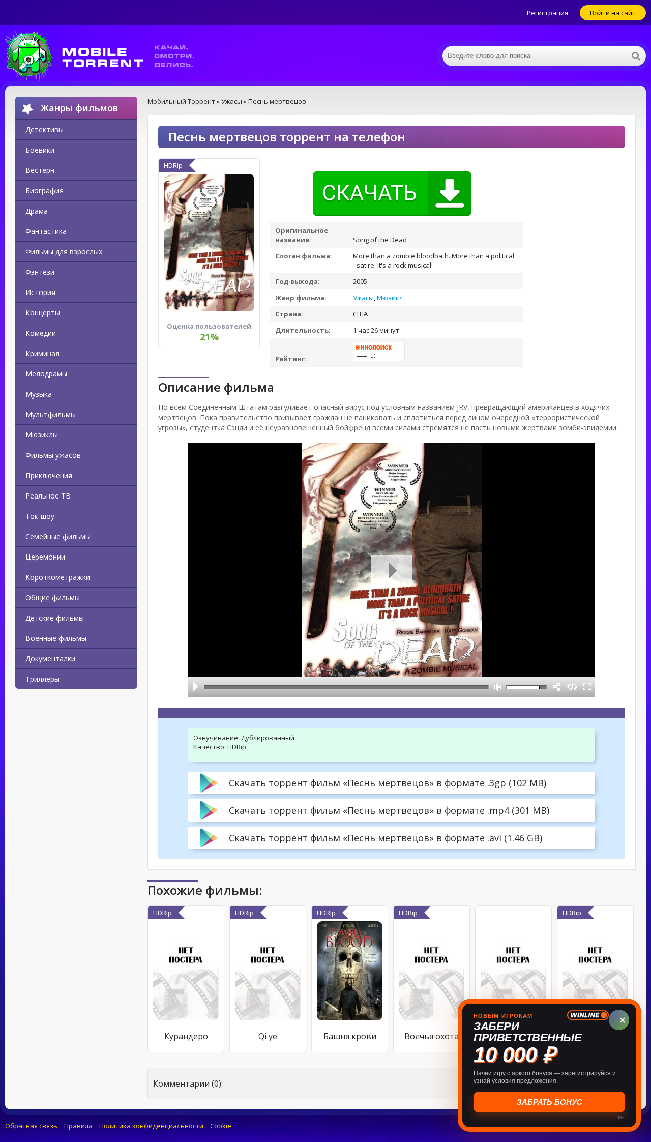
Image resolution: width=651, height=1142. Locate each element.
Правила (78, 1125)
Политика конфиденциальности (151, 1125)
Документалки (50, 658)
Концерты (42, 312)
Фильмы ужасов (53, 455)
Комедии (40, 333)
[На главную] (107, 56)
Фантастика (46, 231)
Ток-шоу (39, 516)
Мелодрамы (46, 373)
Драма (36, 211)
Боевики (39, 150)
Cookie (220, 1125)
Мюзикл (390, 297)
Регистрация (547, 12)
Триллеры (42, 679)
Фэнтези (39, 272)
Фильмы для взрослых (63, 251)
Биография (44, 190)
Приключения (48, 475)
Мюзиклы (41, 435)
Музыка (38, 394)
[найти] (636, 56)
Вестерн (39, 170)
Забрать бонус (549, 1102)
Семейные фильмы (58, 536)
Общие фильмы (52, 597)
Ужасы (363, 297)
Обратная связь (31, 1125)
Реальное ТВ (48, 496)
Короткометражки (57, 577)
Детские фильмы (54, 618)
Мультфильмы (50, 414)
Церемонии (45, 557)
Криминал (42, 353)
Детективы (44, 129)
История (40, 292)
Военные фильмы (55, 638)
